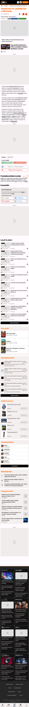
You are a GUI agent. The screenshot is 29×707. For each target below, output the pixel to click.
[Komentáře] (20, 14)
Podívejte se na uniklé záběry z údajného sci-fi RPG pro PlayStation (18, 308)
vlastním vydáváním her (18, 112)
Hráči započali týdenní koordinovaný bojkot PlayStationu (20, 615)
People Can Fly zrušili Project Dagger (18, 267)
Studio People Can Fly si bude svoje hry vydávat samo (18, 299)
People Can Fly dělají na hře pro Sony (18, 259)
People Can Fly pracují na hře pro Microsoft (19, 291)
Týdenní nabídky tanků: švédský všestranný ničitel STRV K (10, 501)
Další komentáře (14, 395)
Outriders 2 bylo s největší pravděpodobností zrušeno (18, 244)
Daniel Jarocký (5, 248)
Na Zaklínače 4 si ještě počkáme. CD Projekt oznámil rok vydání (11, 513)
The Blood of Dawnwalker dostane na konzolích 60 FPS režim (21, 621)
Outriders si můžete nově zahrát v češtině (19, 275)
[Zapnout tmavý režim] (21, 2)
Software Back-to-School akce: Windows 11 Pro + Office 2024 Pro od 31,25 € (21, 678)
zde (16, 181)
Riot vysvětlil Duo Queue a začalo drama (6, 648)
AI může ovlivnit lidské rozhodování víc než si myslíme (12, 519)
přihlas (22, 192)
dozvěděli (20, 93)
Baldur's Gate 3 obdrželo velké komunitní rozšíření (20, 610)
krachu (13, 116)
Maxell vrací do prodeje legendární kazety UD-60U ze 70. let (11, 495)
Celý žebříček (14, 466)
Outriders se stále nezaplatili (18, 282)
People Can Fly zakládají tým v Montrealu (18, 5)
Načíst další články (14, 322)
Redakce (4, 51)
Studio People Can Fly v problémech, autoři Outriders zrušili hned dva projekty (18, 252)
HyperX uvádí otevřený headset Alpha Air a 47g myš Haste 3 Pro (7, 667)
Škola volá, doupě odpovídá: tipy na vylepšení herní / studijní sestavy (7, 593)
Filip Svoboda (12, 16)
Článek (3, 45)
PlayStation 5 (14, 18)
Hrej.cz (3, 515)
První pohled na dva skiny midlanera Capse (6, 638)
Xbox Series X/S (23, 18)
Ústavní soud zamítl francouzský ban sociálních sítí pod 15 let (7, 678)
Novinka (6, 5)
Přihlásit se (25, 2)
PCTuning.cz (4, 497)
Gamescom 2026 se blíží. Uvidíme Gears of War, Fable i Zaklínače (7, 582)
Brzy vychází (5, 328)
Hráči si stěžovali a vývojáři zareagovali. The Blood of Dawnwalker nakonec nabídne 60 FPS (21, 582)
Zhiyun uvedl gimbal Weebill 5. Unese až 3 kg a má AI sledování (21, 672)
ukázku (26, 181)
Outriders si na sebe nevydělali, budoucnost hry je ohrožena (18, 314)
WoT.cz (3, 503)
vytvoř (13, 193)
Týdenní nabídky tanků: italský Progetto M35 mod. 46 (21, 650)
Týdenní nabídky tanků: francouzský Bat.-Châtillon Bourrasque (21, 645)
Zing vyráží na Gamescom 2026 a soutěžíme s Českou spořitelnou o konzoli (19, 47)
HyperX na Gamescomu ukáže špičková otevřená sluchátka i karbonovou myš (12, 507)
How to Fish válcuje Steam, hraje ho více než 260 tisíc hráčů (7, 588)
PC (9, 18)
